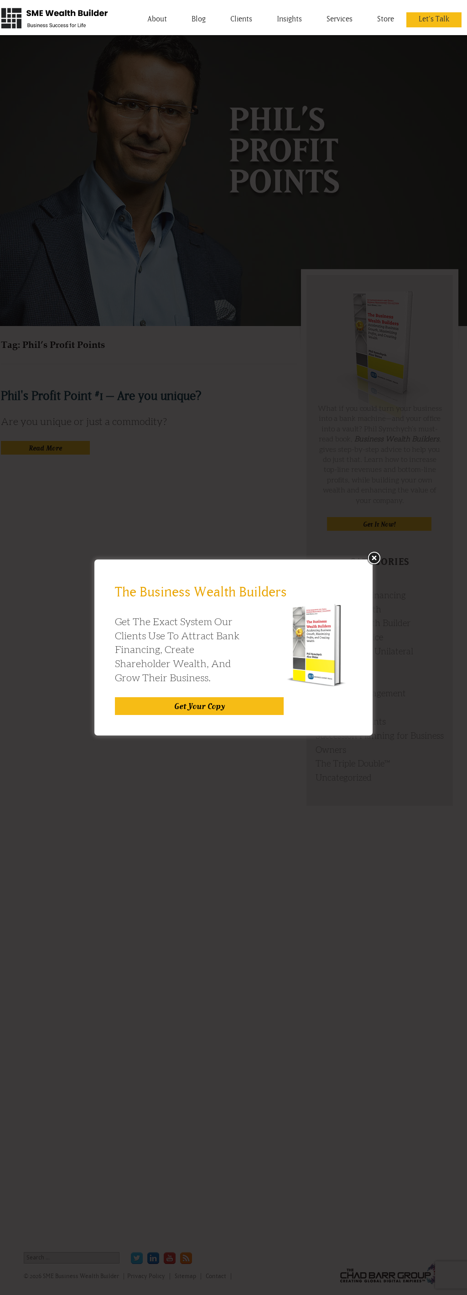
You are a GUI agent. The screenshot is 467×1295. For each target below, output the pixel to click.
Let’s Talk (434, 18)
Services (340, 18)
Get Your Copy (199, 706)
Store (385, 18)
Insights (289, 18)
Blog (199, 18)
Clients (241, 18)
